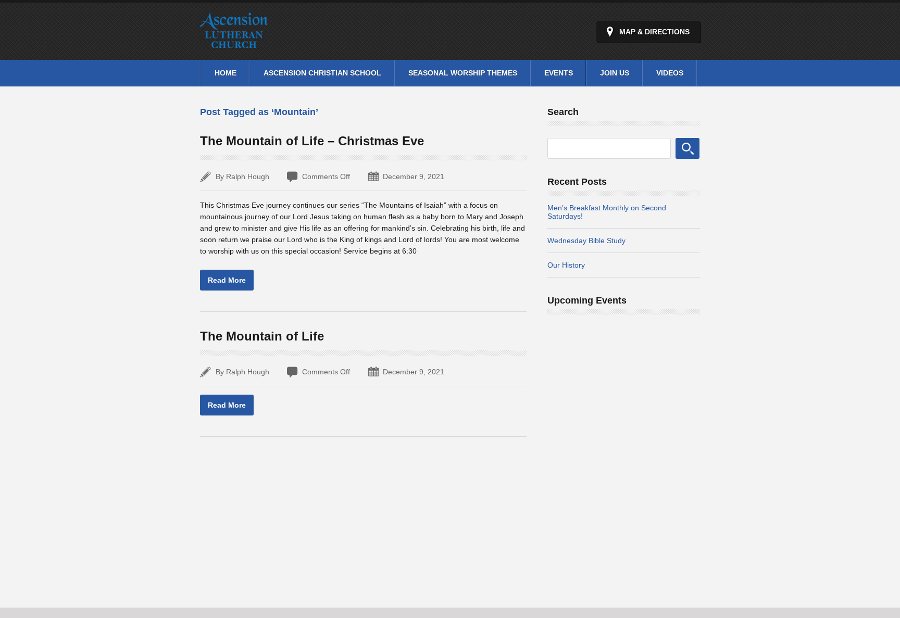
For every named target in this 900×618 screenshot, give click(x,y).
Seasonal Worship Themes (462, 73)
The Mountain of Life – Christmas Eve (312, 141)
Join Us (614, 73)
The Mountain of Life (262, 336)
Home (225, 73)
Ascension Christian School (322, 73)
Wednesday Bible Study (586, 240)
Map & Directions (654, 32)
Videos (669, 73)
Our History (566, 265)
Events (558, 73)
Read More (227, 280)
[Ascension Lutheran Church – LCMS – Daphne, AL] (234, 42)
